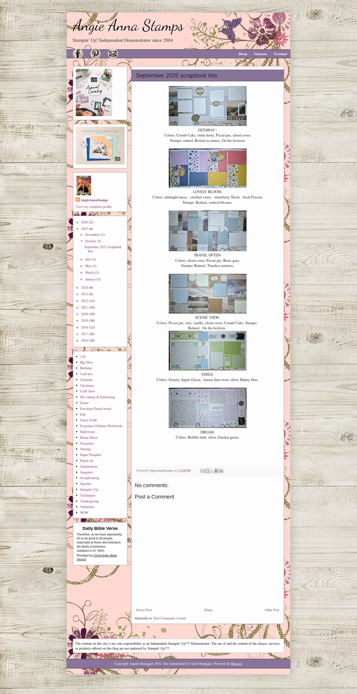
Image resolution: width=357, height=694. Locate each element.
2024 (85, 287)
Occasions (87, 443)
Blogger (236, 663)
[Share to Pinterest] (221, 470)
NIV (100, 550)
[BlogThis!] (207, 470)
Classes (260, 54)
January (91, 279)
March (90, 272)
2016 (85, 340)
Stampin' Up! (89, 489)
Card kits (86, 374)
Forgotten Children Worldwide (101, 425)
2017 (85, 333)
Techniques (87, 495)
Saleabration (88, 466)
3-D (82, 356)
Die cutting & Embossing (97, 397)
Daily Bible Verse (100, 528)
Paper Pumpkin (90, 454)
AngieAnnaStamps (94, 200)
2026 (85, 222)
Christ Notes (101, 555)
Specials (85, 483)
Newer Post (144, 610)
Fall (82, 414)
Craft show (87, 391)
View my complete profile (94, 206)
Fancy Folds (88, 420)
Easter (84, 402)
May (88, 265)
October (91, 241)
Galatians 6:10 (86, 550)
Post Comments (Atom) (170, 618)
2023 (85, 294)
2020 (85, 314)
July (88, 259)
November (93, 234)
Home (208, 610)
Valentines (87, 506)
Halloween (87, 431)
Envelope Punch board (95, 408)
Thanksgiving (89, 501)
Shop (242, 54)
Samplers (86, 472)
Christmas (87, 385)
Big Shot (86, 362)
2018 (85, 327)
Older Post (272, 610)
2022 (85, 300)
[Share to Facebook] (216, 470)
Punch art (86, 460)
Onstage (85, 449)
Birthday (86, 368)
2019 (85, 320)
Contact (280, 54)
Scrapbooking (89, 477)
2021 (85, 307)
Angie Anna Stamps (128, 25)
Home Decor (89, 437)
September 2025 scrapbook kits (102, 249)
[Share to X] (212, 470)
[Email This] (202, 470)
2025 (85, 228)
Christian (86, 379)
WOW (84, 512)
